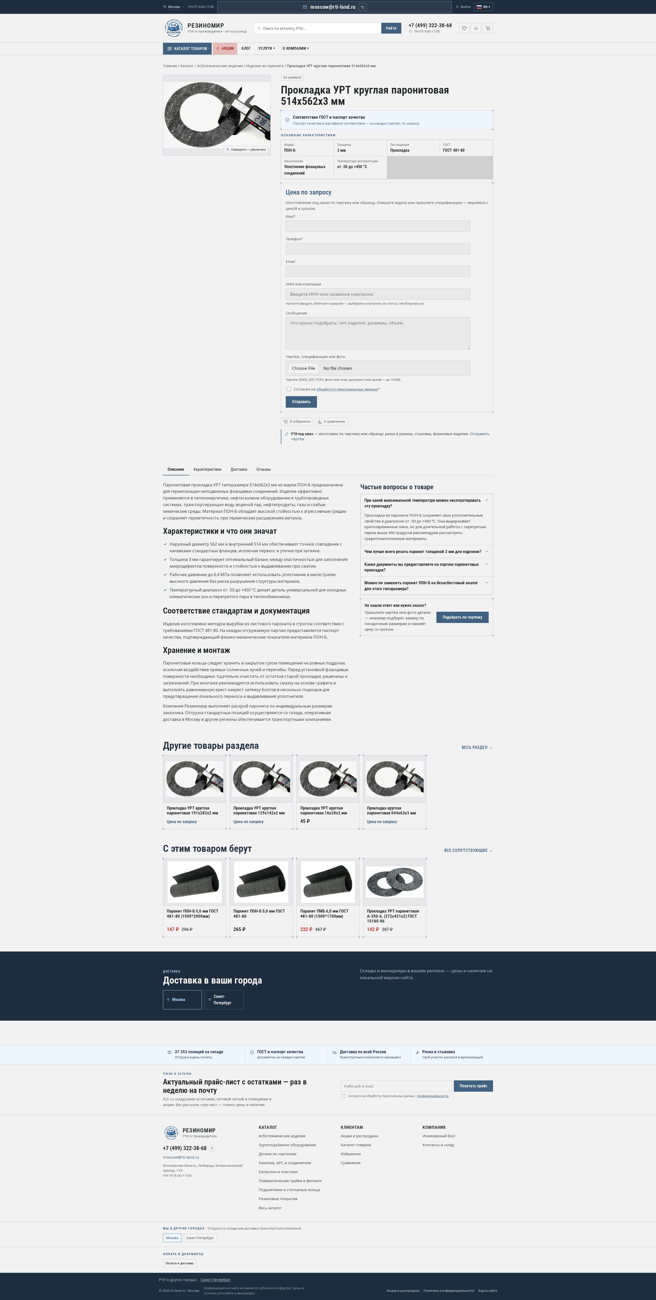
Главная (170, 65)
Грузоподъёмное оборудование (287, 1144)
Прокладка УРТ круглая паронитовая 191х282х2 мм (192, 810)
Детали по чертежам (277, 1153)
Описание (176, 469)
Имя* (290, 216)
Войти (465, 7)
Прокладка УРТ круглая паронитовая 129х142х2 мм (259, 810)
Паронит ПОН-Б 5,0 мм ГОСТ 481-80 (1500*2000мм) (192, 913)
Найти (391, 28)
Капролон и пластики (278, 1171)
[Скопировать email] (362, 7)
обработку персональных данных (347, 389)
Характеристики (207, 469)
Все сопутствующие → (468, 850)
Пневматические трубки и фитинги (290, 1180)
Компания (434, 1127)
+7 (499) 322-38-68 (430, 25)
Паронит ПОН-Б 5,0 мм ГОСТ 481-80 (259, 913)
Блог (246, 48)
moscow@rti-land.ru (333, 7)
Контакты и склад (438, 1144)
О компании (294, 48)
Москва (172, 1237)
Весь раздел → (477, 747)
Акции (228, 48)
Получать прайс (473, 1085)
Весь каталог (270, 1207)
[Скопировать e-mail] (205, 1157)
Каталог (187, 65)
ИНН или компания (303, 284)
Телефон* (294, 239)
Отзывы (264, 469)
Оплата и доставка (180, 1263)
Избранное (351, 1153)
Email (290, 261)
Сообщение (296, 313)
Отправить (301, 401)
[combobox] (317, 28)
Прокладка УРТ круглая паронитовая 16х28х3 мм (323, 810)
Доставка (239, 469)
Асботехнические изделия (220, 65)
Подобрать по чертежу (462, 617)
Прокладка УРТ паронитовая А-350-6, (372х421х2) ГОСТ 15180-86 (393, 916)
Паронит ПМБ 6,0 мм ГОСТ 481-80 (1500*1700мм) (324, 913)
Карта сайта (487, 1290)
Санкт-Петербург (200, 1237)
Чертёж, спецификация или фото (315, 356)
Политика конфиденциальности (449, 1290)
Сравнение (351, 1162)
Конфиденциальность (433, 1096)
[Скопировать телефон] (212, 1148)
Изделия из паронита (265, 65)
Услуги (265, 48)
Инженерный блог (439, 1135)
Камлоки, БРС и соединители (285, 1162)
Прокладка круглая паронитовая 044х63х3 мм (391, 810)
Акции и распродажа (359, 1135)
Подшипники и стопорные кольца (289, 1189)
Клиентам (352, 1127)
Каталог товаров (190, 48)
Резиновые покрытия (278, 1198)
